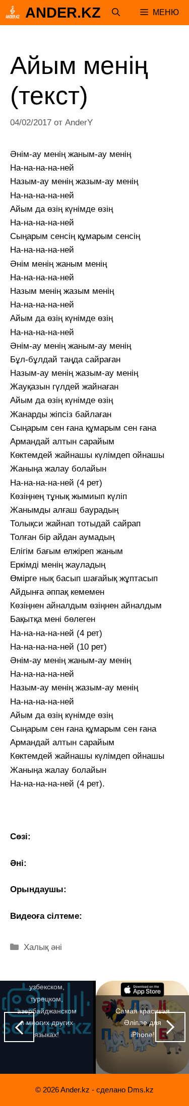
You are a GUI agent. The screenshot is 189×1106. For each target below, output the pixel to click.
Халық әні (43, 947)
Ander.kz (63, 13)
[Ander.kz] (12, 12)
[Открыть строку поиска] (116, 12)
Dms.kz (141, 1089)
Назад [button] (19, 1027)
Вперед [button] (170, 1027)
